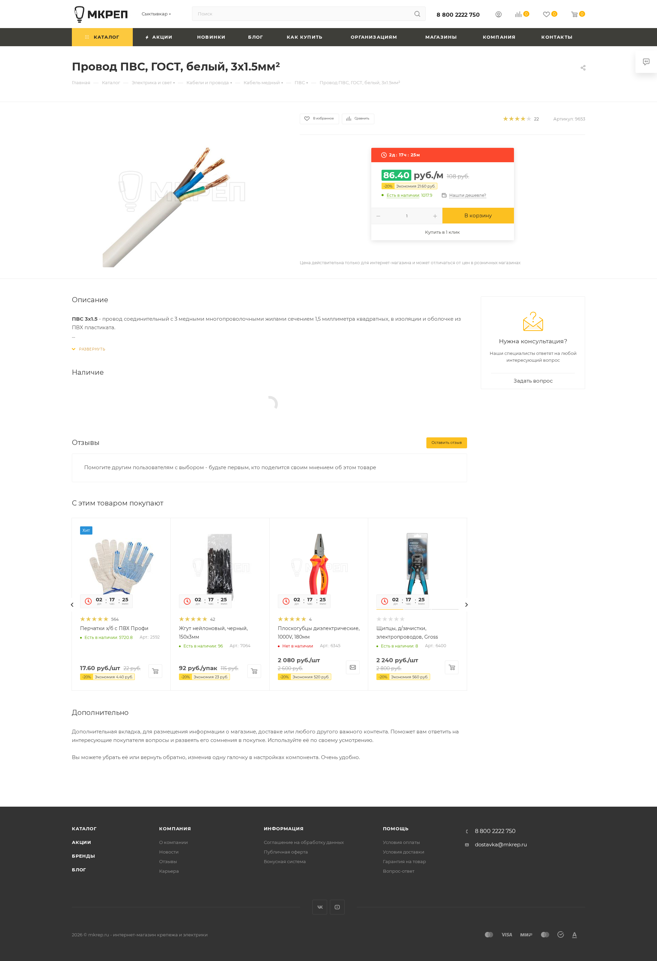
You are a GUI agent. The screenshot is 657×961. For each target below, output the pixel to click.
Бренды (83, 856)
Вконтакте (319, 907)
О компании (173, 842)
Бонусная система (285, 861)
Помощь (396, 828)
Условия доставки (403, 852)
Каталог (84, 828)
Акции (81, 842)
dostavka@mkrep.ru (501, 844)
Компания (175, 828)
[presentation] (72, 605)
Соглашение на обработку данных (304, 842)
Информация (284, 828)
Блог (79, 869)
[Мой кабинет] (498, 15)
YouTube (337, 907)
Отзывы (168, 861)
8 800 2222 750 (458, 15)
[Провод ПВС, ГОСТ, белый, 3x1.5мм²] (180, 190)
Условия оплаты (401, 842)
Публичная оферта (286, 852)
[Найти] (417, 14)
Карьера (169, 871)
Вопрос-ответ (398, 871)
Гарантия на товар (404, 861)
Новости (169, 852)
